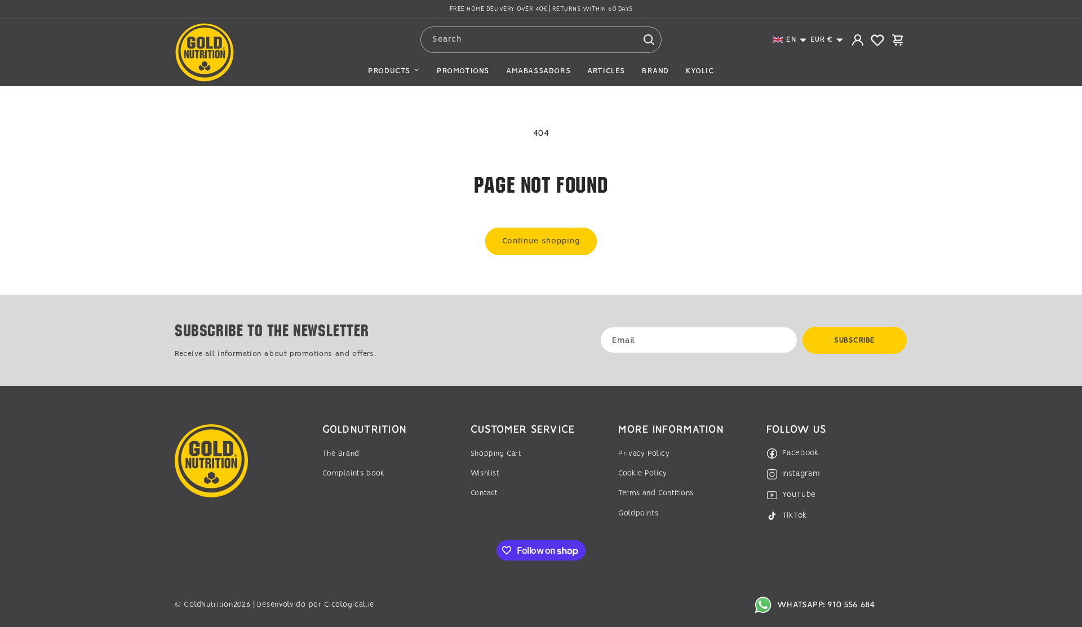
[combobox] (541, 39)
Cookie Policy (642, 473)
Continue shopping (541, 241)
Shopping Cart (496, 453)
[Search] (648, 39)
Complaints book (353, 473)
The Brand (340, 453)
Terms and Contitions (655, 493)
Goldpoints (638, 513)
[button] (790, 40)
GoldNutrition (208, 604)
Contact (484, 493)
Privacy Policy (643, 453)
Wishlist (485, 473)
